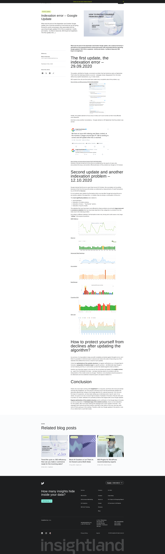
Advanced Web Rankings (77, 253)
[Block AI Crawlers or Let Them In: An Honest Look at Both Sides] (82, 451)
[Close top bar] (123, 1)
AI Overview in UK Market (114, 503)
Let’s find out (46, 501)
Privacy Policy (84, 533)
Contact (100, 495)
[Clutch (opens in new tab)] (50, 533)
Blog (99, 511)
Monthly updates (46, 11)
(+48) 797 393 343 (85, 524)
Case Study (111, 495)
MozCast (82, 190)
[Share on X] (46, 73)
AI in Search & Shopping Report (116, 499)
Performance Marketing (87, 499)
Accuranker (74, 266)
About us (100, 499)
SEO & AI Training (85, 507)
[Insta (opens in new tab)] (46, 533)
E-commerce (45, 437)
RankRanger (74, 282)
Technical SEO (74, 437)
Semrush (73, 314)
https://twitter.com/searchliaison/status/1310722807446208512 (86, 161)
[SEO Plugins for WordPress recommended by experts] (110, 451)
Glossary (100, 507)
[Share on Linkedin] (49, 73)
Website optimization (103, 439)
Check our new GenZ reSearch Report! (82, 1)
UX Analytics (84, 503)
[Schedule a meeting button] (162, 551)
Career (100, 503)
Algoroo (73, 238)
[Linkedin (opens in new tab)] (42, 533)
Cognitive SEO (75, 297)
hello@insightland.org (86, 522)
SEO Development (110, 437)
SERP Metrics (74, 219)
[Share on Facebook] (42, 73)
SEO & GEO (83, 495)
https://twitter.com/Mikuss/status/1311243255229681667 (84, 82)
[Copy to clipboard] (53, 73)
